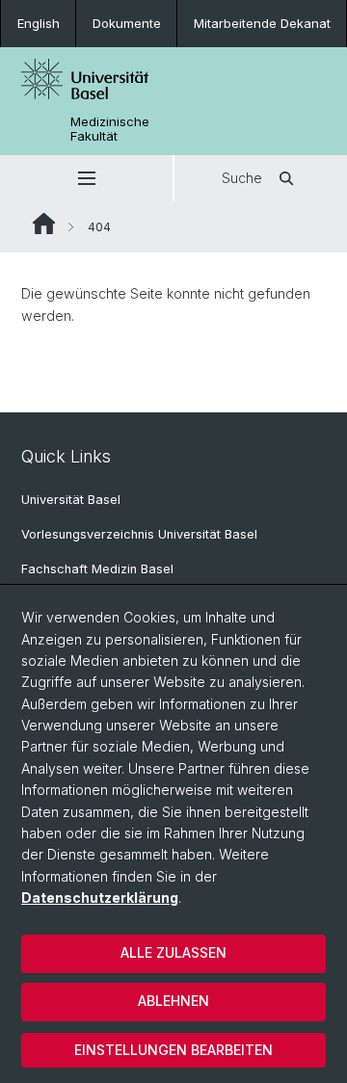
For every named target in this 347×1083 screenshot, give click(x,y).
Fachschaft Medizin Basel (97, 569)
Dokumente (127, 23)
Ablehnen (173, 1000)
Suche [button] (242, 178)
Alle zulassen (173, 952)
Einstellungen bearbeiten (173, 1050)
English (38, 23)
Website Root (44, 223)
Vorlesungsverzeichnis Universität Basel (139, 534)
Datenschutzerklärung (99, 897)
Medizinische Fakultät (109, 129)
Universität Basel (70, 499)
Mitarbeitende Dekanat (262, 23)
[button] (86, 178)
